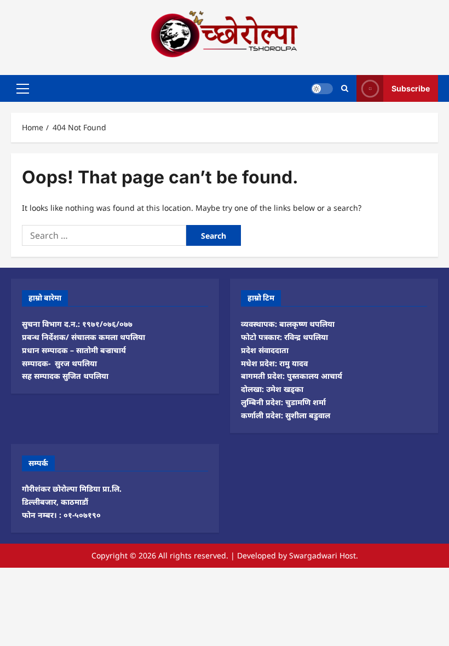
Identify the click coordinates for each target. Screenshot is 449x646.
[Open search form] (344, 88)
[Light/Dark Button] (322, 88)
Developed (256, 555)
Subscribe (411, 88)
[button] (22, 88)
